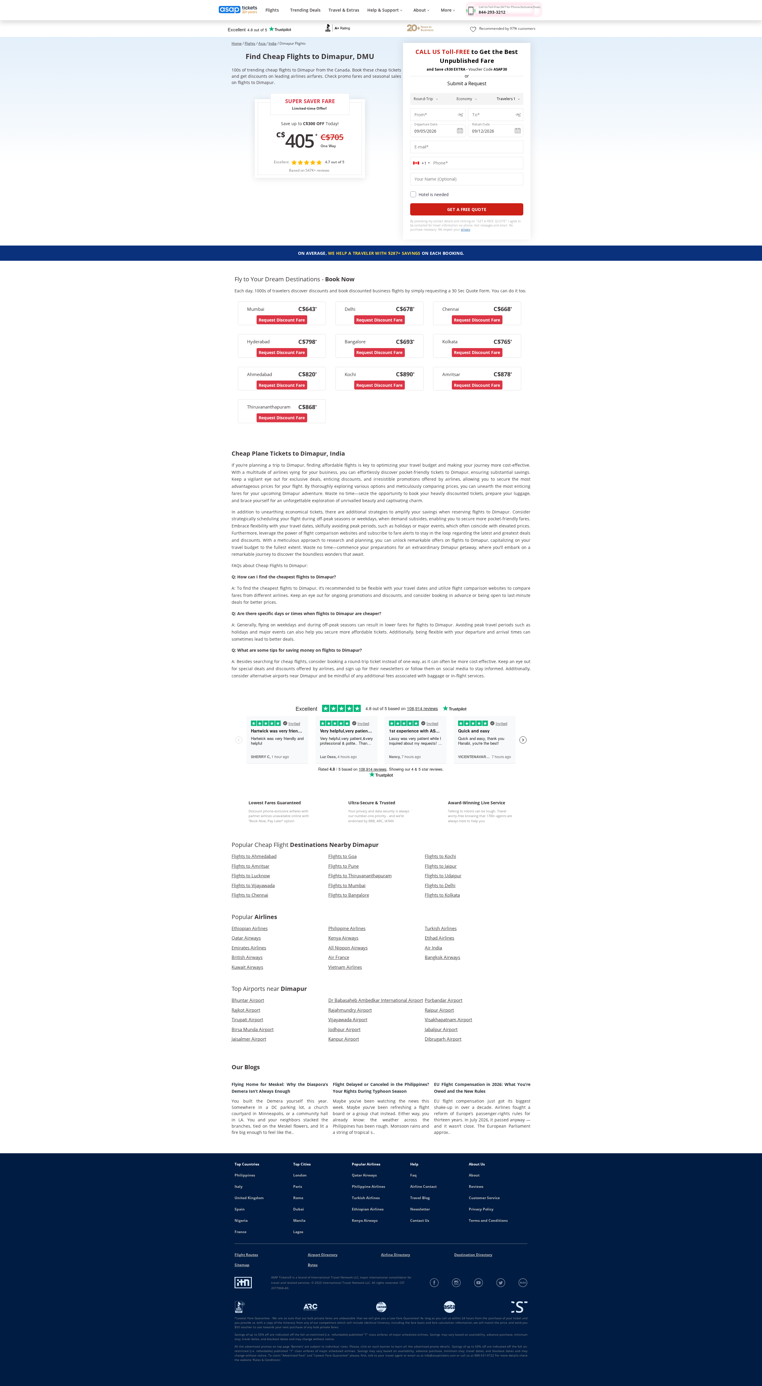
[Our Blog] (522, 1282)
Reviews (476, 1186)
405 (299, 140)
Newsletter (420, 1209)
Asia (262, 43)
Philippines (245, 1175)
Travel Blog (420, 1197)
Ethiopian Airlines (368, 1209)
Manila (299, 1220)
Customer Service (484, 1197)
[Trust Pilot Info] (420, 28)
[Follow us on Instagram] (456, 1282)
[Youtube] (478, 1282)
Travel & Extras (344, 10)
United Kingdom (249, 1197)
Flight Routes (246, 1254)
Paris (297, 1186)
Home (237, 43)
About (474, 1175)
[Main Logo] (238, 10)
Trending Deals (305, 10)
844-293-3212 (492, 12)
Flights (272, 10)
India (272, 43)
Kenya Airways (365, 1220)
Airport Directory (323, 1254)
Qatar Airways (364, 1175)
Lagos (298, 1231)
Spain (240, 1209)
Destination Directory (473, 1254)
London (300, 1175)
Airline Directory (395, 1254)
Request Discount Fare (282, 320)
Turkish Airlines (366, 1197)
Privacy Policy (481, 1209)
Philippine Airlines (368, 1186)
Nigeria (241, 1220)
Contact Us (419, 1220)
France (240, 1231)
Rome (298, 1197)
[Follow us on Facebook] (434, 1282)
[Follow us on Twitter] (500, 1282)
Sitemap (242, 1264)
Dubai (298, 1209)
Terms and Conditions (488, 1220)
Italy (239, 1186)
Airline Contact (423, 1186)
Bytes (313, 1264)
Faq (413, 1175)
